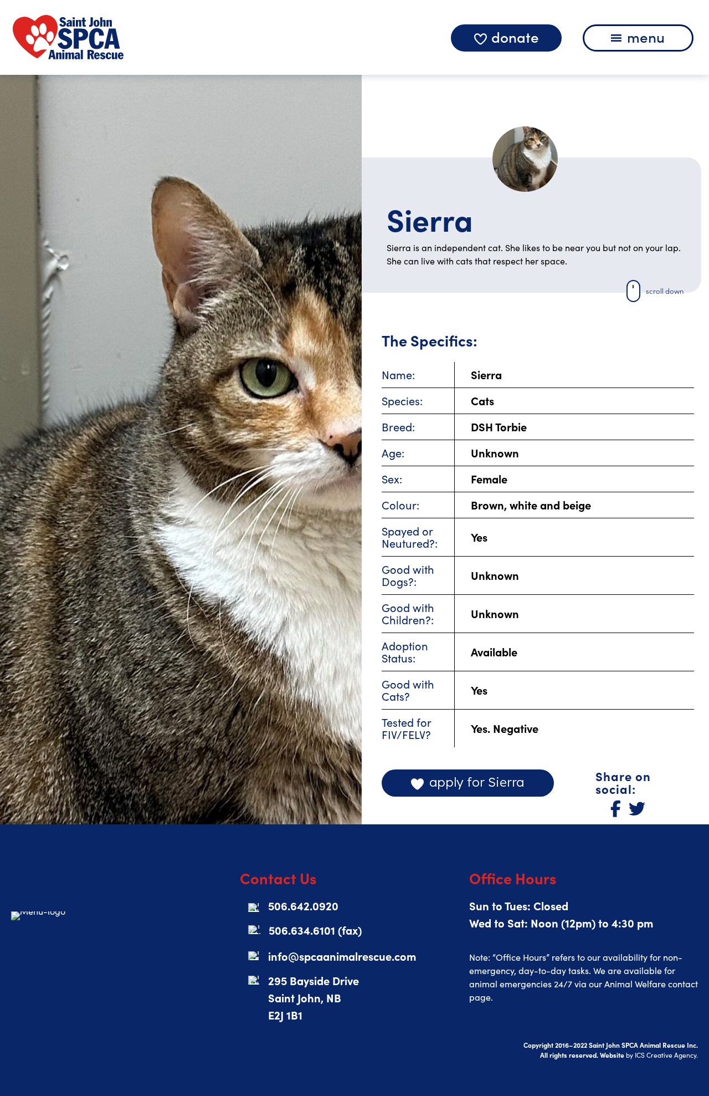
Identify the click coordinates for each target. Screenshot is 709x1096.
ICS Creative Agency (665, 1055)
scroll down (665, 291)
